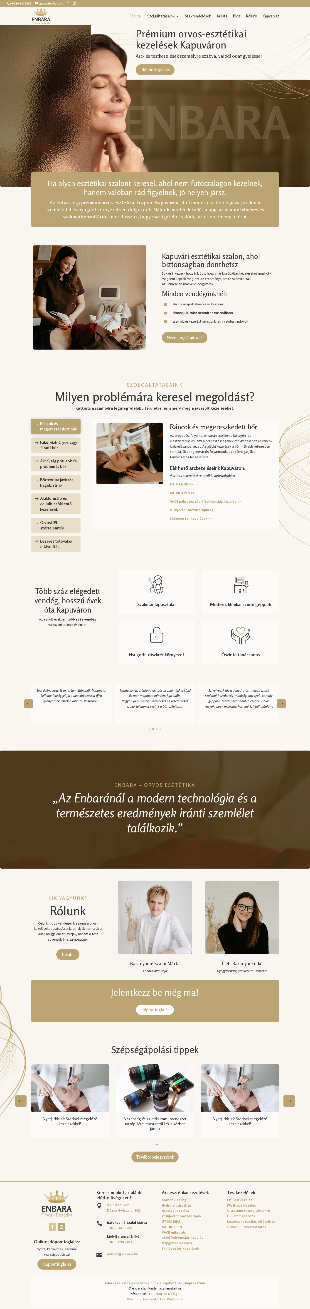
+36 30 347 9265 (119, 1228)
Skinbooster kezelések (180, 1248)
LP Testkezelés (239, 1200)
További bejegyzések (155, 1156)
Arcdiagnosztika (175, 1210)
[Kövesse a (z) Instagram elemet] (61, 1227)
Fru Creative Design (164, 1294)
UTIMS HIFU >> (181, 484)
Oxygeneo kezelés (177, 1243)
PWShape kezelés (241, 1205)
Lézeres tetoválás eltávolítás (251, 1221)
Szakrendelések (198, 16)
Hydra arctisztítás (177, 1205)
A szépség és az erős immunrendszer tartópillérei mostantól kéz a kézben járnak (155, 1123)
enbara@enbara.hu (122, 1254)
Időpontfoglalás (155, 69)
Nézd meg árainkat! (185, 337)
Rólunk (251, 16)
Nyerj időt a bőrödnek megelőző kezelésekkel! (70, 1121)
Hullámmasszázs (241, 1216)
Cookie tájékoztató (166, 1283)
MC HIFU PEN (172, 1227)
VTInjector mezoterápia (181, 1216)
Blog (236, 16)
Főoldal (136, 16)
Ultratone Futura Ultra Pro (248, 1210)
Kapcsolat (271, 16)
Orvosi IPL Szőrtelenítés (246, 1227)
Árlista (222, 16)
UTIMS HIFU (171, 1221)
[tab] (56, 426)
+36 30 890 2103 (119, 1242)
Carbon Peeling (174, 1200)
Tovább (68, 954)
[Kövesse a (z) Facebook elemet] (52, 1227)
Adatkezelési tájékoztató (126, 1283)
